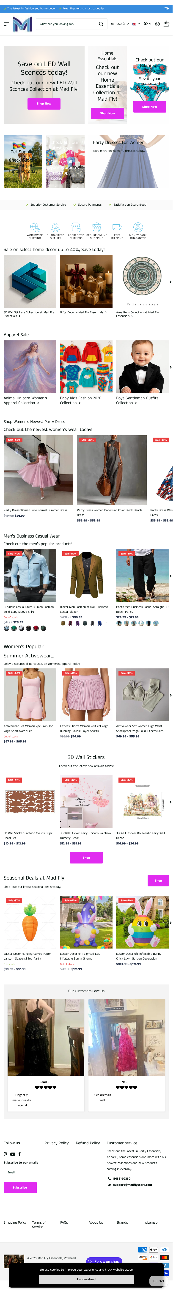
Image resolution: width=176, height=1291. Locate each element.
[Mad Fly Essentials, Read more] (147, 24)
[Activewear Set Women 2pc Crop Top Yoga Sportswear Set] (30, 694)
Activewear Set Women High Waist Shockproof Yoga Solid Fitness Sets (139, 728)
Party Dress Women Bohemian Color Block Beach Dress (109, 512)
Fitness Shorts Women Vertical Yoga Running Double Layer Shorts (84, 728)
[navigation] (171, 281)
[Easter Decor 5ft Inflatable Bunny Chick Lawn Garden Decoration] (142, 922)
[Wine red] (70, 623)
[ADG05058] (14, 628)
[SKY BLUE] (156, 623)
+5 (105, 623)
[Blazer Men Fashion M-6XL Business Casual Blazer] (86, 575)
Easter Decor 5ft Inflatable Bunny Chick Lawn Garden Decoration (138, 956)
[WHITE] (141, 623)
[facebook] (19, 1154)
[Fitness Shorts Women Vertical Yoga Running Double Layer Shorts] (86, 694)
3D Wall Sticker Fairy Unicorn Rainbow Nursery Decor (85, 835)
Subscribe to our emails (21, 1162)
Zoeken (101, 24)
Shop (86, 857)
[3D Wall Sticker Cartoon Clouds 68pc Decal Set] (30, 801)
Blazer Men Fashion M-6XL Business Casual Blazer (84, 609)
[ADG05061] (6, 628)
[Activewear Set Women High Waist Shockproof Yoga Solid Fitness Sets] (142, 694)
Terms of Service (39, 1224)
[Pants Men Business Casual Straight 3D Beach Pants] (142, 575)
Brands (122, 1222)
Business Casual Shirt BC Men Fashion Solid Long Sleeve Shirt (29, 609)
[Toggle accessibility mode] (167, 9)
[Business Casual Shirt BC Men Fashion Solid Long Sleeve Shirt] (30, 575)
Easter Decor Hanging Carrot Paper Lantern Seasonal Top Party (27, 956)
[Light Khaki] (126, 623)
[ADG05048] (36, 628)
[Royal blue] (99, 623)
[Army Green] (85, 623)
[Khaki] (63, 623)
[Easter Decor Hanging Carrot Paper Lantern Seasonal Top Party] (30, 922)
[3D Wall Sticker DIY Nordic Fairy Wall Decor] (142, 801)
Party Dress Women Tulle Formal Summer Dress (35, 510)
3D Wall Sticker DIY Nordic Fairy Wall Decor (140, 835)
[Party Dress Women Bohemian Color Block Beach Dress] (112, 470)
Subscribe (20, 1187)
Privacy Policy (57, 1143)
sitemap (151, 1222)
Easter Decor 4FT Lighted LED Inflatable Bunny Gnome (80, 956)
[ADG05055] (21, 628)
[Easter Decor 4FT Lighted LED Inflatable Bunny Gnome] (86, 922)
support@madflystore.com (132, 1185)
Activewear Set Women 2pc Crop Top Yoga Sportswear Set (28, 728)
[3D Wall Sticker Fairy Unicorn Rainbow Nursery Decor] (86, 801)
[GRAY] (134, 623)
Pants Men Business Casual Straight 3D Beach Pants (142, 609)
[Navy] (148, 623)
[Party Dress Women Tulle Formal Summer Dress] (38, 470)
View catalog (6, 24)
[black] (119, 623)
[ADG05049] (43, 628)
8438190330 (122, 1178)
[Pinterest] (5, 1154)
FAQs (64, 1222)
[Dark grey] (92, 623)
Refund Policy (88, 1143)
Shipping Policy (15, 1222)
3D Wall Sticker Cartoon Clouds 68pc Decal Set (28, 835)
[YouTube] (12, 1154)
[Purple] (77, 623)
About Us (96, 1222)
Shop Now (44, 103)
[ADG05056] (28, 628)
